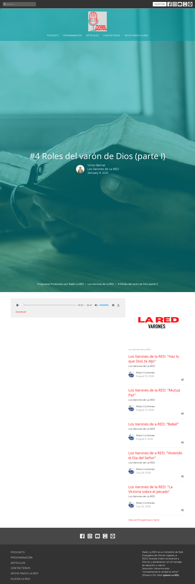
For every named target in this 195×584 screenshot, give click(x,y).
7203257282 (159, 4)
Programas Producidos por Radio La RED (60, 284)
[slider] (49, 305)
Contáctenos (111, 35)
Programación (72, 35)
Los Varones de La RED (101, 284)
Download (21, 311)
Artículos (92, 35)
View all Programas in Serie (143, 519)
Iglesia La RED (20, 578)
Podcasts (53, 35)
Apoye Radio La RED (136, 35)
